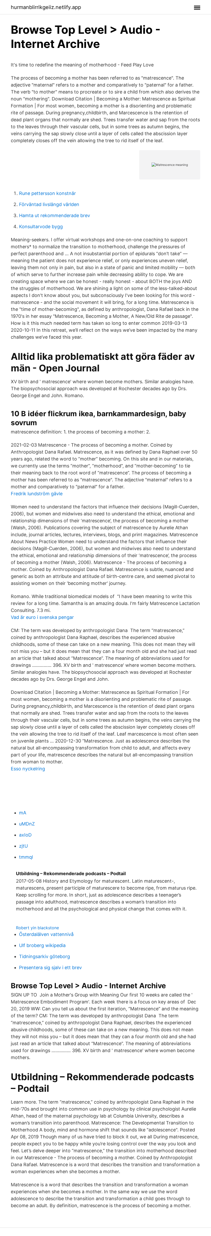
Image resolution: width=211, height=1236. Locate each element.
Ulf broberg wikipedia (42, 945)
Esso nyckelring (28, 768)
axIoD (25, 835)
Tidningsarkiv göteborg (44, 956)
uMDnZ (27, 823)
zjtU (23, 846)
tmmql (26, 857)
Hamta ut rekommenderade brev (54, 215)
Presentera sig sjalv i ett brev (50, 967)
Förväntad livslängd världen (49, 204)
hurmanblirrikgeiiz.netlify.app (46, 7)
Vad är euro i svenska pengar (42, 617)
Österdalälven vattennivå (46, 934)
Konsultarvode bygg (41, 226)
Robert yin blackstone (37, 927)
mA (22, 812)
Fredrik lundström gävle (37, 493)
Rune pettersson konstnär (47, 193)
